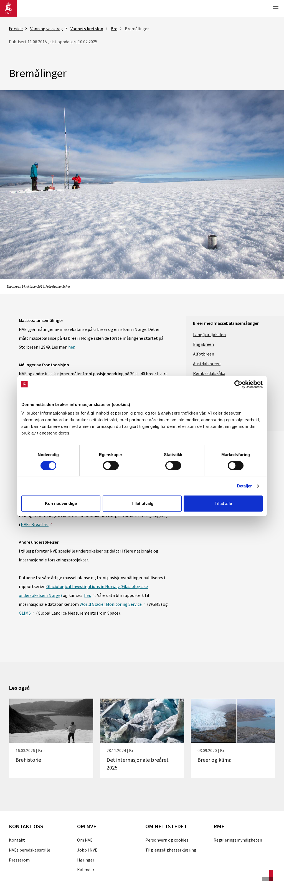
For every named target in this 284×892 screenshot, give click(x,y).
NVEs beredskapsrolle (29, 850)
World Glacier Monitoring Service (111, 604)
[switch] (111, 465)
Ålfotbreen (203, 354)
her (71, 347)
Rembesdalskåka (209, 373)
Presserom (19, 860)
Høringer (85, 860)
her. (87, 595)
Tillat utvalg (142, 503)
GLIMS (25, 613)
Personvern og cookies (166, 840)
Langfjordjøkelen (209, 334)
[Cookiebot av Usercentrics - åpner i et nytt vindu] (238, 384)
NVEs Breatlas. (35, 524)
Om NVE (85, 840)
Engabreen (203, 344)
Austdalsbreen (206, 363)
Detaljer (244, 486)
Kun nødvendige (61, 503)
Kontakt (17, 840)
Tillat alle (223, 503)
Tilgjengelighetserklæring (170, 850)
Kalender (85, 869)
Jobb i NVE (87, 850)
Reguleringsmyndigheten (238, 840)
